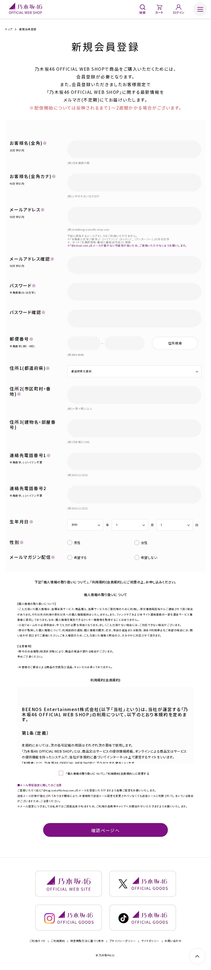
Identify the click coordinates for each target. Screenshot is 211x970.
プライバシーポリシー (122, 941)
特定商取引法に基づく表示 (87, 941)
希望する (80, 557)
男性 (77, 542)
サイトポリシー (150, 941)
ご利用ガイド (37, 941)
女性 (144, 542)
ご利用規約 (58, 941)
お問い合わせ (173, 941)
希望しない (149, 557)
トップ (8, 29)
